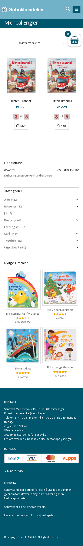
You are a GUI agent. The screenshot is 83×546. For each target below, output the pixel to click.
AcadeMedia (37, 506)
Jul (5, 213)
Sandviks (9, 489)
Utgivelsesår (12, 247)
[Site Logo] (22, 10)
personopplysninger (58, 439)
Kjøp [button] (23, 125)
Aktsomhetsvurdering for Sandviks (25, 434)
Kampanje (10, 220)
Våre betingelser (14, 430)
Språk (7, 234)
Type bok (10, 240)
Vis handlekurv (68, 170)
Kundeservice (15, 471)
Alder (7, 199)
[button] (76, 9)
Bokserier (10, 206)
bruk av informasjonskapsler (36, 515)
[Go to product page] (21, 75)
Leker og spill (12, 227)
